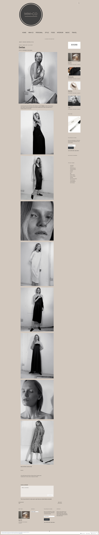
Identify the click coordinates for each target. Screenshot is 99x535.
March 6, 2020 (70, 90)
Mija (70, 173)
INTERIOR (60, 33)
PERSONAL (39, 33)
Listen (69, 107)
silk (34, 476)
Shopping (29, 42)
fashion (30, 476)
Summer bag (70, 91)
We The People (72, 182)
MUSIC (67, 33)
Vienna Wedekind (72, 181)
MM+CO (30, 33)
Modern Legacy (72, 174)
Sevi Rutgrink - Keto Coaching (27, 50)
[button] (74, 124)
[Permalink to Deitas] (38, 103)
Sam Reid (71, 177)
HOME (24, 33)
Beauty (20, 42)
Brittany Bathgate (73, 168)
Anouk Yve (71, 166)
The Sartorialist (72, 180)
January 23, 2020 (70, 106)
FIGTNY (71, 172)
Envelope (71, 170)
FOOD (53, 33)
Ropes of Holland (72, 176)
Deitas (27, 476)
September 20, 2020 (70, 76)
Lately (21, 503)
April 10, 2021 (69, 62)
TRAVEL (74, 33)
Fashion (24, 42)
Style (32, 42)
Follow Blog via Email (72, 137)
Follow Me (71, 147)
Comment (50, 495)
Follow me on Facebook (72, 155)
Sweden (37, 476)
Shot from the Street (73, 178)
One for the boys (60, 503)
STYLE (47, 33)
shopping (32, 476)
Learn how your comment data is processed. (43, 499)
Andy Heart (72, 165)
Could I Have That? (73, 169)
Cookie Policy (20, 533)
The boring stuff (70, 77)
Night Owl (70, 63)
